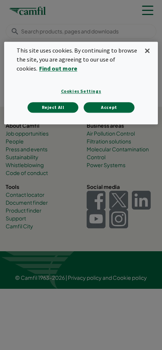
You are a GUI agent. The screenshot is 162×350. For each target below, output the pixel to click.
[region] (81, 83)
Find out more (58, 68)
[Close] (147, 50)
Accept (109, 107)
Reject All (53, 107)
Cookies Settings (81, 91)
